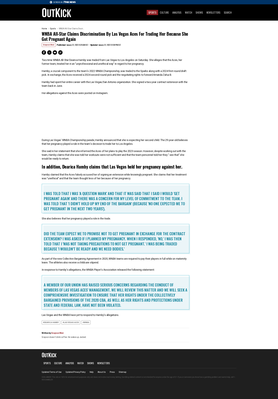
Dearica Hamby (51, 322)
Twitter (49, 52)
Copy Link (60, 52)
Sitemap (122, 372)
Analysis (176, 12)
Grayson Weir (48, 45)
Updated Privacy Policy (76, 372)
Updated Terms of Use (52, 372)
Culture (164, 12)
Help (92, 372)
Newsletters (213, 12)
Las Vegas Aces (71, 322)
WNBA (86, 322)
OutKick (57, 12)
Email (55, 52)
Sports (152, 12)
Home (44, 28)
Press (112, 372)
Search (228, 12)
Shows (199, 12)
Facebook (44, 52)
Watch (188, 12)
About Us (102, 372)
